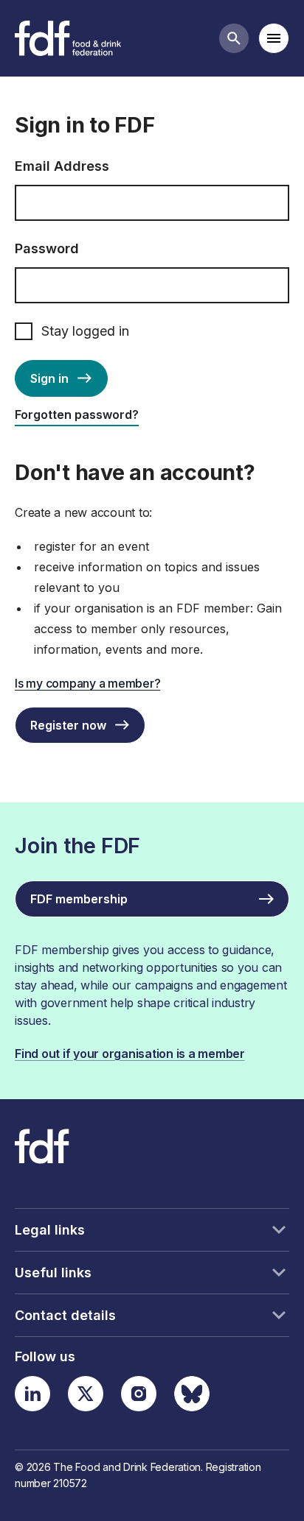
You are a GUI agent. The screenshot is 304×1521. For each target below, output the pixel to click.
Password (47, 248)
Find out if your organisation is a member (130, 1053)
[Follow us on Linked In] (32, 1393)
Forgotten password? (77, 414)
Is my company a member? (87, 683)
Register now (68, 725)
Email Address (62, 166)
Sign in (49, 378)
